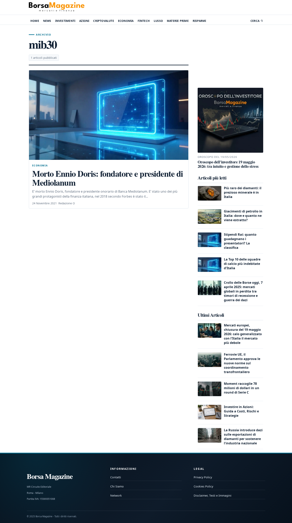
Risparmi (199, 21)
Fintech (144, 21)
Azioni (84, 21)
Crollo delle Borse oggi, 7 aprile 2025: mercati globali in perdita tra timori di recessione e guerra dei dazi (243, 291)
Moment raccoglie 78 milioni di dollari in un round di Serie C (241, 388)
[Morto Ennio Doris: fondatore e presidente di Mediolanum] (108, 115)
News (47, 21)
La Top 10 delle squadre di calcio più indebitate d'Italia (242, 263)
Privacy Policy (203, 477)
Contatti (115, 477)
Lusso (158, 21)
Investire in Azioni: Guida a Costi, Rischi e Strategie (241, 411)
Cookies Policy (203, 486)
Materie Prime (178, 21)
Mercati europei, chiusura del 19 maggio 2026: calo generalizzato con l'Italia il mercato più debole (243, 334)
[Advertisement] (230, 56)
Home (34, 21)
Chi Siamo (117, 486)
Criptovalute (103, 21)
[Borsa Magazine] (56, 7)
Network (116, 495)
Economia (126, 21)
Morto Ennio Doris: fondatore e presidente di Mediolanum (107, 178)
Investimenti (65, 21)
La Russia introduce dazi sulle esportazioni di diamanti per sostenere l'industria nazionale (243, 436)
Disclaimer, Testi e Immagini (212, 495)
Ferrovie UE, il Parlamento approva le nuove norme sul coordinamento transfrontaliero (242, 363)
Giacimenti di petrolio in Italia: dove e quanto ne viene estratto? (243, 215)
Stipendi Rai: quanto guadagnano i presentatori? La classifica (240, 241)
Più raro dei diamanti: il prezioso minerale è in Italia (242, 192)
